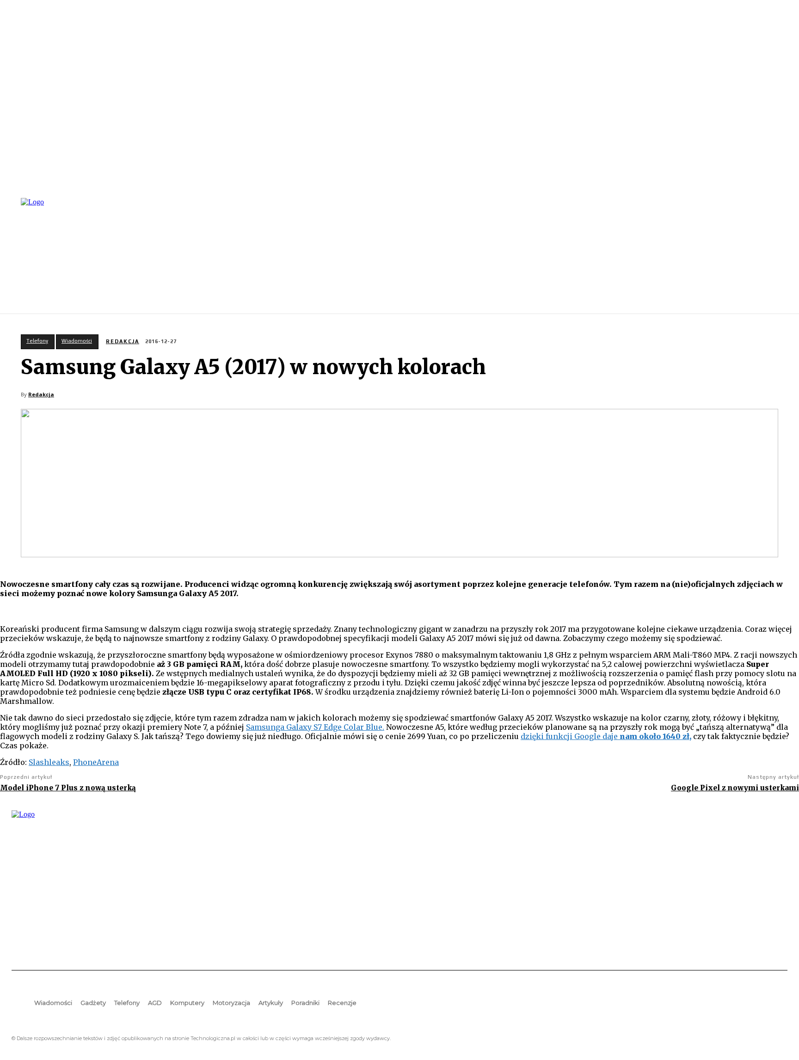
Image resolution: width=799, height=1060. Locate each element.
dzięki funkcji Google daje (606, 736)
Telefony (37, 341)
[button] (776, 255)
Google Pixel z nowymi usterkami (735, 787)
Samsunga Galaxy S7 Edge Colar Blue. (315, 727)
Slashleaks (49, 762)
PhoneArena (96, 762)
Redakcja (122, 341)
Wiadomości (76, 341)
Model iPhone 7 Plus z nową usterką (68, 787)
